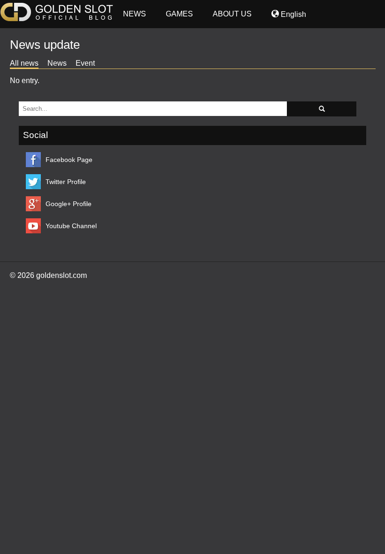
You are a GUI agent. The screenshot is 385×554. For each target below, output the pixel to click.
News (57, 63)
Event (85, 63)
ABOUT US (232, 14)
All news (24, 63)
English (292, 14)
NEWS (134, 14)
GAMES (179, 14)
